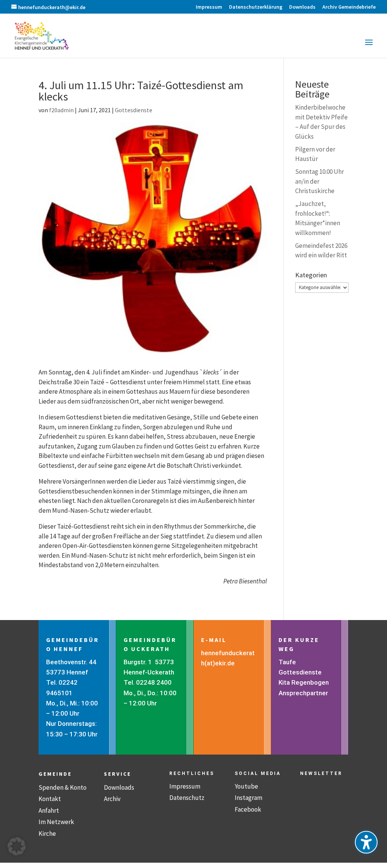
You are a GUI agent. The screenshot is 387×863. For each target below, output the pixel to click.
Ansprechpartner (303, 693)
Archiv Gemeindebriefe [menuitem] (349, 7)
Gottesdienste (133, 110)
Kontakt (50, 799)
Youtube (246, 786)
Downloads (119, 787)
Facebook (248, 809)
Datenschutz (186, 797)
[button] (369, 47)
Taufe (287, 662)
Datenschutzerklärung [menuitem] (255, 7)
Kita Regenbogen (304, 682)
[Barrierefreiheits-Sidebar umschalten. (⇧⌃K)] (366, 842)
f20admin (61, 110)
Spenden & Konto (63, 787)
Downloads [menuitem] (302, 7)
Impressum (184, 786)
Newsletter (321, 773)
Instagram (248, 797)
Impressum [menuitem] (209, 7)
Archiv (112, 799)
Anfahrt (49, 810)
